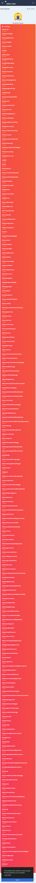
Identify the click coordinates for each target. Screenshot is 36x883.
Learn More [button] (7, 875)
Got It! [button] (17, 880)
